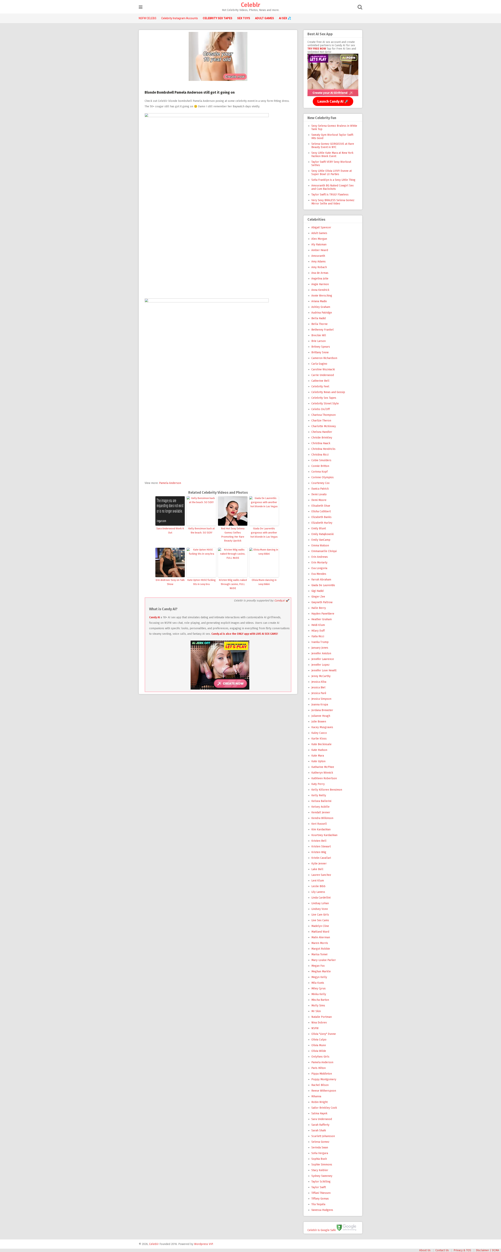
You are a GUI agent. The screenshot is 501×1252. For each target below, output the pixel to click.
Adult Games (319, 233)
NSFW (315, 1028)
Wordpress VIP (203, 1244)
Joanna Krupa (319, 704)
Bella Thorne (319, 324)
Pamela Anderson (170, 483)
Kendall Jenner (320, 812)
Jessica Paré (318, 693)
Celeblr (250, 4)
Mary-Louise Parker (323, 960)
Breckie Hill (318, 335)
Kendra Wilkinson (322, 818)
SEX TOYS (243, 18)
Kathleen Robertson (324, 778)
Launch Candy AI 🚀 (333, 101)
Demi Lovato (319, 494)
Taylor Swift (318, 1187)
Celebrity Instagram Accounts (179, 18)
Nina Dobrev (319, 1022)
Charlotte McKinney (323, 426)
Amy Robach (319, 267)
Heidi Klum (318, 625)
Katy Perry (318, 784)
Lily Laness (318, 892)
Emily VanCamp (320, 539)
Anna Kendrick (320, 290)
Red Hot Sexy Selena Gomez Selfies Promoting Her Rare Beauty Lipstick (232, 534)
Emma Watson (320, 545)
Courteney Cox (320, 483)
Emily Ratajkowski (322, 534)
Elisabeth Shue (320, 505)
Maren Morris (319, 943)
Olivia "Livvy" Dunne (323, 1034)
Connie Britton (320, 466)
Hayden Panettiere (322, 613)
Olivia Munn (318, 1045)
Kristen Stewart (321, 846)
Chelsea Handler (321, 432)
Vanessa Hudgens (322, 1210)
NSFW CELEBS (147, 18)
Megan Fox (318, 965)
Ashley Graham (320, 307)
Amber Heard (319, 250)
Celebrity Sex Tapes (323, 398)
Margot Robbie (320, 948)
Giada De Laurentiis (323, 585)
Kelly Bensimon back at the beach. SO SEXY (201, 530)
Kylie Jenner (319, 863)
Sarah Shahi (318, 1130)
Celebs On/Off (320, 409)
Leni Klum (317, 880)
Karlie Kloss (319, 738)
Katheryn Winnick (322, 772)
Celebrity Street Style (325, 403)
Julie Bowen (318, 721)
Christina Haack (320, 443)
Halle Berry (318, 608)
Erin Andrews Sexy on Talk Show (170, 582)
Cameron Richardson (324, 358)
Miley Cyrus (318, 988)
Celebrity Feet (320, 386)
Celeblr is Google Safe (321, 1230)
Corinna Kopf (319, 471)
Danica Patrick (320, 488)
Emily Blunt (318, 528)
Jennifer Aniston (321, 653)
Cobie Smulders (321, 460)
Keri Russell (319, 823)
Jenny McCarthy (321, 676)
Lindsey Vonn (319, 909)
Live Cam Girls (320, 914)
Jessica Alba (318, 681)
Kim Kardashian (321, 829)
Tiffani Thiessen (321, 1193)
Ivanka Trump (320, 642)
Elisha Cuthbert (321, 511)
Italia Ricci (317, 636)
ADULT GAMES (264, 18)
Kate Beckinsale (321, 744)
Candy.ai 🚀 (281, 600)
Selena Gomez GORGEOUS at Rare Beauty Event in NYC (332, 145)
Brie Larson (318, 341)
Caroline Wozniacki (323, 369)
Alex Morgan (319, 238)
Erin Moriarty (319, 562)
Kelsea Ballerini (321, 801)
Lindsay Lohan (320, 903)
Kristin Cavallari (321, 858)
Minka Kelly (318, 994)
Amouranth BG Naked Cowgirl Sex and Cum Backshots (332, 187)
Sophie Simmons (321, 1164)
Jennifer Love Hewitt (323, 670)
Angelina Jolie (319, 278)
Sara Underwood (321, 1119)
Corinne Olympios (322, 477)
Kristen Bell (318, 841)
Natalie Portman (321, 1017)
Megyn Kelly (319, 977)
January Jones (319, 647)
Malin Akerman (320, 937)
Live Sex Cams (320, 920)
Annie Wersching (321, 295)
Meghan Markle (321, 971)
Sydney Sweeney (321, 1176)
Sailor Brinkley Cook (324, 1107)
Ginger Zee (318, 596)
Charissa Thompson (323, 415)
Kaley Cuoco (319, 733)
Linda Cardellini (321, 897)
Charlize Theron (321, 420)
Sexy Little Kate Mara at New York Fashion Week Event (332, 154)
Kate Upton (318, 761)
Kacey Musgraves (322, 727)
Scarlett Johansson (323, 1136)
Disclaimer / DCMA (487, 1250)
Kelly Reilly (318, 795)
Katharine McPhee (322, 767)
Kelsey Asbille (320, 806)
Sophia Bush (319, 1159)
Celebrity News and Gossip (328, 392)
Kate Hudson (319, 750)
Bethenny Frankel (322, 329)
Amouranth (318, 256)
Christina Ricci (320, 454)
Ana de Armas (319, 273)
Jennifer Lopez (320, 664)
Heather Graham (321, 619)
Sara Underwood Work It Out (170, 530)
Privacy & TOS (462, 1250)
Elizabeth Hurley (321, 522)
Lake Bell (317, 869)
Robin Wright (319, 1102)
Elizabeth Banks (321, 517)
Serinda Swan (319, 1147)
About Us (425, 1250)
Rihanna (316, 1096)
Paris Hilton (318, 1068)
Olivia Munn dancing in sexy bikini (264, 582)
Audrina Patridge (321, 312)
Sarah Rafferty (320, 1124)
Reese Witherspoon (323, 1090)
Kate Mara (317, 755)
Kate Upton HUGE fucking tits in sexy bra (201, 582)
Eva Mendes (318, 574)
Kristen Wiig (318, 852)
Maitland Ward (320, 931)
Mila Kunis (317, 982)
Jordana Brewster (322, 710)
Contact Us (442, 1250)
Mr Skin (316, 1011)
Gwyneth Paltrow (321, 602)
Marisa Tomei (319, 954)
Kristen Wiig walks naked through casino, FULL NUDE (233, 584)
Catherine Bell (320, 380)
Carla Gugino (319, 363)
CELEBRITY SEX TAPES (217, 18)
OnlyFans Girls (320, 1056)
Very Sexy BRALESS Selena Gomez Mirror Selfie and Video (332, 202)
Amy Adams (318, 261)
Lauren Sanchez (321, 875)
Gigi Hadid (317, 591)
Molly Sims (318, 1005)
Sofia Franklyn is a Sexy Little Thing (333, 180)
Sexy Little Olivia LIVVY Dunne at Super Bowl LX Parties (331, 172)
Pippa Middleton (321, 1073)
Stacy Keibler (319, 1170)
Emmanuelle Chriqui (324, 551)
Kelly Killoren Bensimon (326, 789)
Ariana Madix (319, 301)
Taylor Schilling (321, 1181)
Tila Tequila (318, 1204)
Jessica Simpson (321, 699)
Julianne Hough (320, 716)
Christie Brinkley (321, 437)
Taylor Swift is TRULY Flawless (330, 194)
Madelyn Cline (320, 926)
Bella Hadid (318, 318)
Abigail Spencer (321, 227)
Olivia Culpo (318, 1039)
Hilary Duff (318, 630)
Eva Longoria (319, 568)
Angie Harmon (320, 284)
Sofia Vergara (319, 1153)
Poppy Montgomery (323, 1079)
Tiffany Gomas (320, 1198)
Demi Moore (318, 500)
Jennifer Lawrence (322, 659)
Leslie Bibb (318, 886)
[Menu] (140, 7)
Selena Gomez (320, 1142)
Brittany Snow (320, 352)
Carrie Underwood (322, 375)
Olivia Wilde (318, 1051)
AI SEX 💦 (285, 18)
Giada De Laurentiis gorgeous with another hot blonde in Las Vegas (264, 532)
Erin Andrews (319, 557)
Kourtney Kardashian (324, 835)
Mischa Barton (320, 1000)
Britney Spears (320, 346)
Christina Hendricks (323, 449)
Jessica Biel (318, 687)
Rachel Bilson (320, 1085)
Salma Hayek (319, 1113)
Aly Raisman (318, 244)
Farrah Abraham (321, 579)
